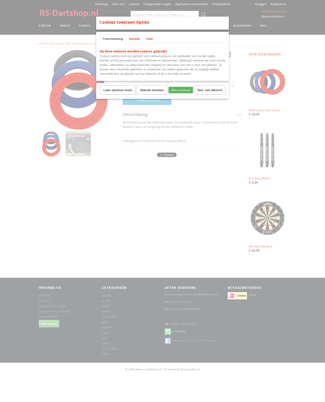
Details (134, 39)
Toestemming (112, 39)
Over (149, 39)
